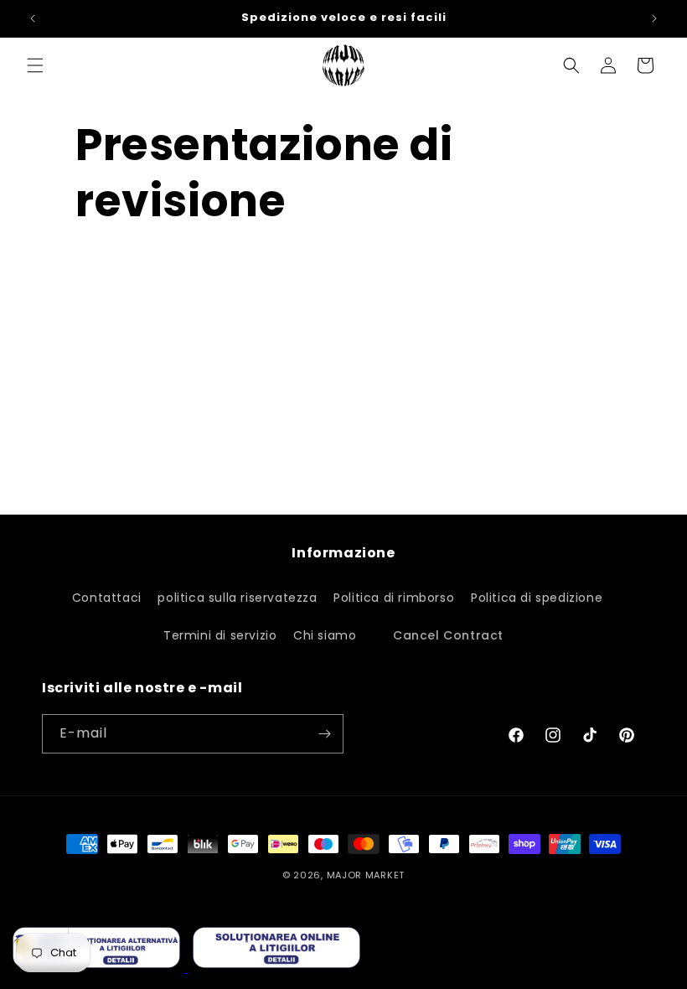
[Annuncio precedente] (32, 18)
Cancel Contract (448, 635)
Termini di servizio (219, 635)
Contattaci (107, 597)
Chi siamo (324, 635)
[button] (35, 65)
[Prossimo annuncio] (654, 18)
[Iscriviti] (324, 733)
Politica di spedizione (536, 597)
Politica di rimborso (393, 597)
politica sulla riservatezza (237, 597)
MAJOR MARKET (366, 875)
